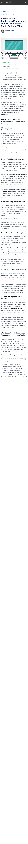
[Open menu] (25, 2)
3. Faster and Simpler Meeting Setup (12, 72)
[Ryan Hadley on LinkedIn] (13, 30)
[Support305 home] (7, 2)
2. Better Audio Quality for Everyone (11, 70)
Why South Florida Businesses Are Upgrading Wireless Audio (14, 80)
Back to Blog (6, 11)
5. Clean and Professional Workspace (12, 75)
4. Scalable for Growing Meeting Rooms (12, 73)
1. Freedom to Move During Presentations (13, 68)
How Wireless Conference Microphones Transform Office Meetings (14, 65)
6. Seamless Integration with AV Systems (13, 77)
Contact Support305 (7, 368)
